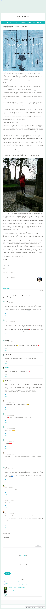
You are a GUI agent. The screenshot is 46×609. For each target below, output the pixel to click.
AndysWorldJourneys (9, 486)
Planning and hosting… (13, 581)
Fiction (29, 22)
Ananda (6, 512)
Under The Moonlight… (23, 584)
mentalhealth (12, 272)
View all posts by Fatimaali (9, 279)
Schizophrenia (16, 590)
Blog (7, 22)
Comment (38, 545)
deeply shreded (8, 400)
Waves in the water (6, 287)
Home (34, 22)
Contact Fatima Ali (14, 22)
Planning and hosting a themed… (24, 581)
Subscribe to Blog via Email (23, 564)
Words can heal (23, 555)
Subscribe (7, 573)
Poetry (39, 22)
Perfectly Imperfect (21, 587)
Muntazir (7, 499)
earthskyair (7, 367)
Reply (6, 315)
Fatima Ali (23, 22)
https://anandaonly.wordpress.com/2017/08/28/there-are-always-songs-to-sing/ (20, 523)
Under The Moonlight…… (13, 584)
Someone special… (39, 291)
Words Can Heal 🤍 (23, 16)
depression (7, 272)
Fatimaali (9, 27)
